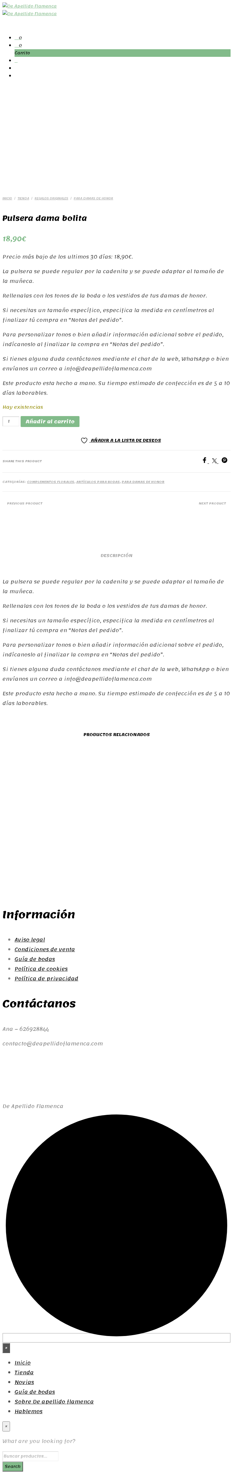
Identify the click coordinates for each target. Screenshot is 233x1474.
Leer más (80, 868)
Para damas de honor (93, 198)
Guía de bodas (35, 959)
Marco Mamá (145, 825)
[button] (18, 38)
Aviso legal (30, 940)
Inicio (7, 198)
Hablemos (28, 1411)
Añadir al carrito (139, 852)
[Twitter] (216, 461)
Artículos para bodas (98, 482)
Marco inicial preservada (204, 830)
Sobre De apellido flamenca (54, 1402)
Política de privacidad (46, 978)
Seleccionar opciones (25, 861)
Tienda (23, 198)
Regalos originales (51, 198)
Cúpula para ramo (86, 839)
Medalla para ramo (27, 830)
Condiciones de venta (45, 949)
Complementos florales (50, 482)
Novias (24, 1382)
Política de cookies (41, 969)
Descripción (117, 556)
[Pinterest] (226, 461)
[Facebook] (206, 461)
